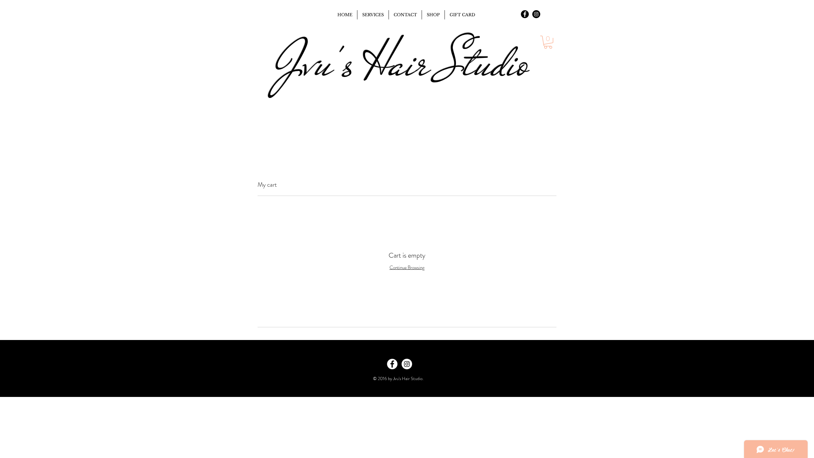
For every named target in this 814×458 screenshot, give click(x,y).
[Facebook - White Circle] (392, 364)
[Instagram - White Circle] (407, 364)
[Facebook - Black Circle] (525, 14)
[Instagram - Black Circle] (536, 14)
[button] (548, 42)
